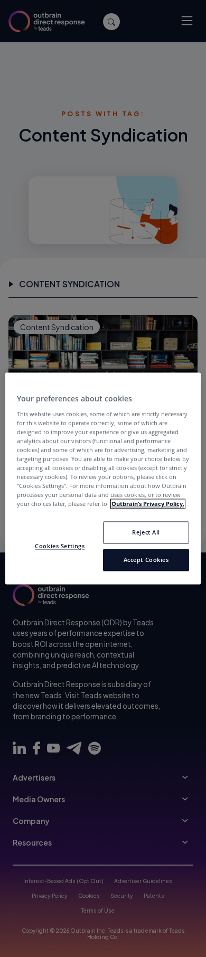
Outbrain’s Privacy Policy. (147, 504)
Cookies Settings (60, 546)
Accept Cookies (146, 560)
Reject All (146, 533)
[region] (103, 478)
